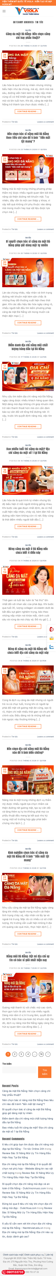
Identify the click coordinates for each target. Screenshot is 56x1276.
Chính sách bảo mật (13, 1254)
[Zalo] (51, 647)
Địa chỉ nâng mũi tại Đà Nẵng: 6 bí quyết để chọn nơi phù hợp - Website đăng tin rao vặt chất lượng (27, 1168)
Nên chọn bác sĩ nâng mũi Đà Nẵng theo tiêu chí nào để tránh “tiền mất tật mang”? (28, 137)
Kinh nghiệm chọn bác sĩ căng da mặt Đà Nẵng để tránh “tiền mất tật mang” (28, 856)
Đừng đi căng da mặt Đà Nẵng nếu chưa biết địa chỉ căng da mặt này (28, 651)
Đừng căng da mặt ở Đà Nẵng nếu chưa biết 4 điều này (28, 551)
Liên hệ (49, 1254)
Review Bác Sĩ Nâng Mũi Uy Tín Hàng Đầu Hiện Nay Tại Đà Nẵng (27, 1212)
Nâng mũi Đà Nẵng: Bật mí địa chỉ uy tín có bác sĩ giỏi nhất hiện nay (28, 958)
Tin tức (28, 30)
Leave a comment (45, 122)
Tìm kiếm (6, 1063)
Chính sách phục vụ (34, 1254)
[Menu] (4, 11)
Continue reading (28, 111)
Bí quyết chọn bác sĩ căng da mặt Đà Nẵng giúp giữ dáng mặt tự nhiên (28, 243)
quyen (43, 46)
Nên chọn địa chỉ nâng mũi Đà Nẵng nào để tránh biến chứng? (28, 750)
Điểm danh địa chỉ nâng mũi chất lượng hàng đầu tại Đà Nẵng (28, 347)
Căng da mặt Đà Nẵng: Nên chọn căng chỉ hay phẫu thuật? (28, 36)
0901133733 (15, 1272)
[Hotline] (51, 629)
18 (41, 1054)
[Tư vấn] (51, 638)
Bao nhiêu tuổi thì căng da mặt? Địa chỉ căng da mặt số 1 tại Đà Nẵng (28, 451)
